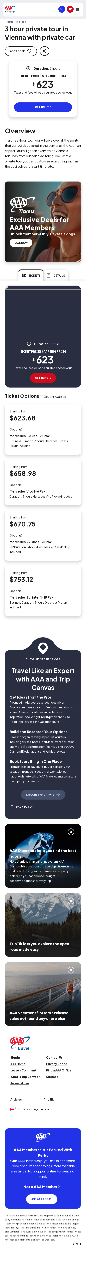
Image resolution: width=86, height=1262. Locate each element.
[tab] (30, 275)
